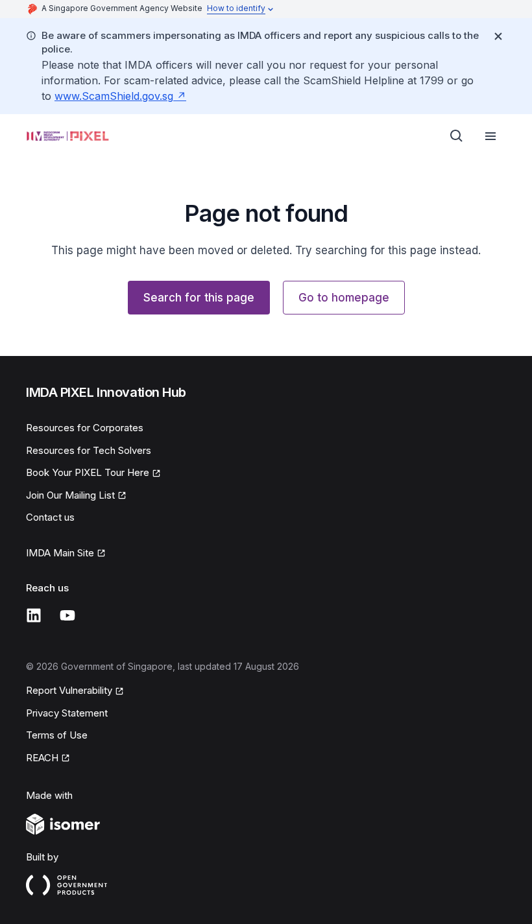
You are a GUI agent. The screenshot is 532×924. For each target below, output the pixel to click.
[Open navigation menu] (490, 136)
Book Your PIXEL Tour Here (87, 472)
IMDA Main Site (60, 553)
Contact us (50, 517)
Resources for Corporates (84, 427)
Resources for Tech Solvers (88, 450)
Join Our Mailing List (70, 495)
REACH (42, 758)
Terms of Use (57, 735)
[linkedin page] (34, 615)
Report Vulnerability (69, 690)
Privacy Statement (67, 713)
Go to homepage (343, 297)
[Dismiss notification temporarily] (498, 36)
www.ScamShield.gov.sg (113, 95)
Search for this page (198, 297)
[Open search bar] (456, 136)
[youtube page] (67, 615)
